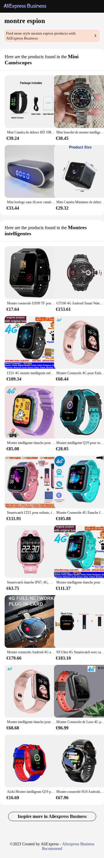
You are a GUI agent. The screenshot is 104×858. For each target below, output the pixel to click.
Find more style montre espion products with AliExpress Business (41, 35)
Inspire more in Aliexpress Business (52, 816)
